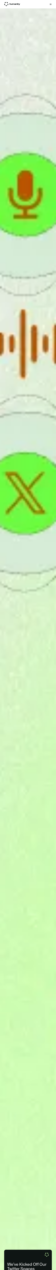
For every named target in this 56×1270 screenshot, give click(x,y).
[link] (12, 4)
